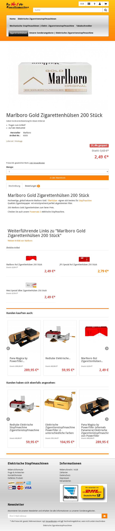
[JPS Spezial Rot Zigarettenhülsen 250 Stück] (84, 258)
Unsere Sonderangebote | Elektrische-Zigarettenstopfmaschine (61, 33)
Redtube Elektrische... (57, 358)
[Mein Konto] (94, 3)
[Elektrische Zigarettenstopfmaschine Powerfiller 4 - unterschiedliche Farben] (60, 404)
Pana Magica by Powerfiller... (18, 360)
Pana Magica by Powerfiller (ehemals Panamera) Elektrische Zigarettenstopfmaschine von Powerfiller (96, 430)
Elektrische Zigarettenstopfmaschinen (37, 19)
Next (106, 349)
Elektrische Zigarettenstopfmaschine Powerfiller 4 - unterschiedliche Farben (60, 428)
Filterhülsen (52, 200)
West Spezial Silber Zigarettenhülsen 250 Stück (26, 290)
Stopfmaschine (85, 200)
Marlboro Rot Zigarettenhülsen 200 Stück (24, 264)
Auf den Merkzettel (17, 128)
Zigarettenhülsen (18, 33)
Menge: (10, 167)
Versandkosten (51, 521)
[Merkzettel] (89, 3)
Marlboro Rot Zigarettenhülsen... (92, 360)
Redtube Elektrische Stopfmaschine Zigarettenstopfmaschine (24, 427)
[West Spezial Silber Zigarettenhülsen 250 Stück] (30, 284)
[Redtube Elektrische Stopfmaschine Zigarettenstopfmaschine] (60, 337)
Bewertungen (32, 186)
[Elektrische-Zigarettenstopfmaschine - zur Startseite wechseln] (17, 5)
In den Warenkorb (57, 178)
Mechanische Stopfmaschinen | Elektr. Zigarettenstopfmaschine (42, 26)
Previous (8, 349)
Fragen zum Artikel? (17, 125)
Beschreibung (14, 186)
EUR (82, 4)
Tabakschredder (84, 26)
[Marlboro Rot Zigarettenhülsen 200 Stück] (30, 258)
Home (13, 19)
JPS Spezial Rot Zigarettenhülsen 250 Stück (78, 264)
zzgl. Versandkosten (37, 163)
